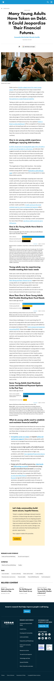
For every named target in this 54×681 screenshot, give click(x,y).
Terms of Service (10, 675)
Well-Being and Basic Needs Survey (20, 280)
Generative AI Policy (21, 675)
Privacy (3, 675)
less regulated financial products (34, 454)
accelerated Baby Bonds (18, 475)
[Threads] (46, 635)
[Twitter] (46, 639)
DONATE (17, 539)
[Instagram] (49, 635)
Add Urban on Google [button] (30, 46)
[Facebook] (39, 639)
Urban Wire (27, 10)
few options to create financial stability (21, 99)
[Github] (49, 639)
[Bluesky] (43, 635)
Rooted (13, 478)
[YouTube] (43, 639)
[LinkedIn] (39, 635)
